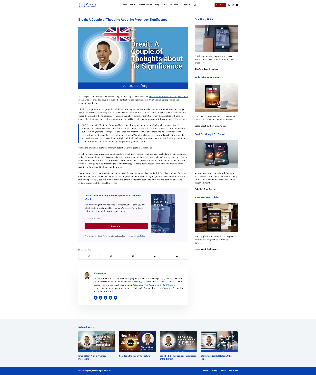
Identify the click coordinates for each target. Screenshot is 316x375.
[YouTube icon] (115, 298)
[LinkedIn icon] (100, 298)
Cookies (223, 371)
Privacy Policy (139, 236)
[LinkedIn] (133, 256)
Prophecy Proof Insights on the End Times (153, 285)
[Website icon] (105, 298)
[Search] (195, 5)
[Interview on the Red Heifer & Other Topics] (219, 341)
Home (124, 5)
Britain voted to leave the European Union (168, 96)
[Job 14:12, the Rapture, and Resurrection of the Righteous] (178, 341)
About (132, 5)
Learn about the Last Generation (210, 126)
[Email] (177, 256)
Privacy (214, 371)
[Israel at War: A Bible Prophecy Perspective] (96, 341)
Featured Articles (145, 5)
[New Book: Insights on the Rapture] (137, 341)
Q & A (164, 5)
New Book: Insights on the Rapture (134, 356)
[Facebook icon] (96, 298)
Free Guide (220, 5)
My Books (174, 5)
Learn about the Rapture (206, 249)
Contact (187, 5)
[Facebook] (229, 5)
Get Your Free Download (206, 69)
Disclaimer (233, 371)
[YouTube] (237, 5)
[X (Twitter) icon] (110, 298)
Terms (205, 371)
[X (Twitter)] (233, 5)
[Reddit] (155, 256)
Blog (157, 5)
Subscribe (116, 226)
